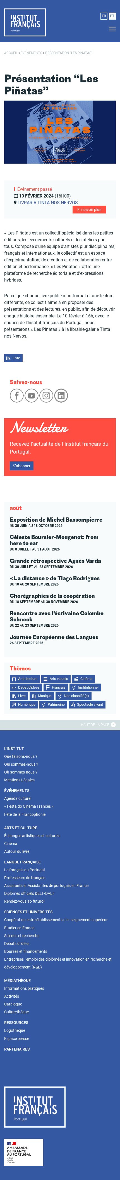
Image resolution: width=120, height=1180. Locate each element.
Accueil (11, 53)
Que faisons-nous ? (20, 756)
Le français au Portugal (24, 870)
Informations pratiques (24, 988)
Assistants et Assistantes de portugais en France (46, 885)
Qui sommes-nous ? (21, 764)
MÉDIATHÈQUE (17, 980)
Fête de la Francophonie (24, 814)
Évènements (31, 53)
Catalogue (13, 1004)
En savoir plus (89, 209)
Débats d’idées (16, 943)
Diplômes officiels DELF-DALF (29, 893)
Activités (11, 996)
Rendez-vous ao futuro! (24, 901)
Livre (16, 358)
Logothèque (14, 1030)
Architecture (27, 679)
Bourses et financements (25, 951)
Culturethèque (16, 1012)
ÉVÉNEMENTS (16, 790)
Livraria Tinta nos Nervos (48, 202)
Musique (45, 696)
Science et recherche (21, 935)
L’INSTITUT (14, 748)
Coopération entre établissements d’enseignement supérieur (56, 919)
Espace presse (16, 1038)
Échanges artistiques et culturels (32, 835)
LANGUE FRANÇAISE (22, 862)
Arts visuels (59, 679)
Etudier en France (19, 928)
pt (112, 16)
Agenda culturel (17, 798)
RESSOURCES (16, 1022)
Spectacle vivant (90, 704)
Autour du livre (16, 851)
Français (59, 687)
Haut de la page (95, 725)
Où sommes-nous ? (20, 772)
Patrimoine (56, 704)
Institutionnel (88, 687)
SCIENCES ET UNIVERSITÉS (28, 912)
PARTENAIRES (17, 1049)
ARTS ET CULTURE (20, 828)
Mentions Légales (19, 780)
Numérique (26, 704)
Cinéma (86, 679)
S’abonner (21, 466)
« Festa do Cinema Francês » (29, 806)
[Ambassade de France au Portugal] (23, 1152)
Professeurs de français (24, 877)
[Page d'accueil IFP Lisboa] (35, 1108)
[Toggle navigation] (111, 29)
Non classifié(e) (76, 696)
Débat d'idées (29, 687)
